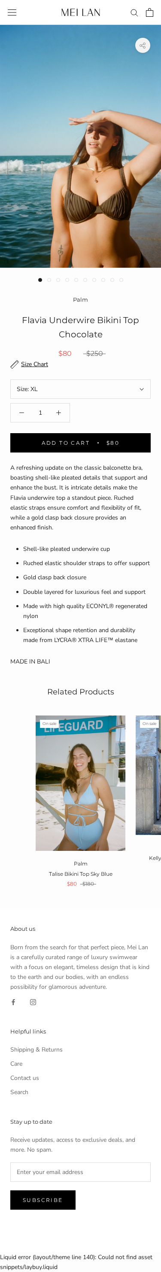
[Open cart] (149, 12)
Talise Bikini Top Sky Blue (80, 874)
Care (16, 1064)
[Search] (134, 12)
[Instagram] (33, 1001)
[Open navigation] (12, 12)
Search (19, 1092)
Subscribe (43, 1200)
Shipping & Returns (36, 1050)
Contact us (24, 1078)
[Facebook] (13, 1001)
